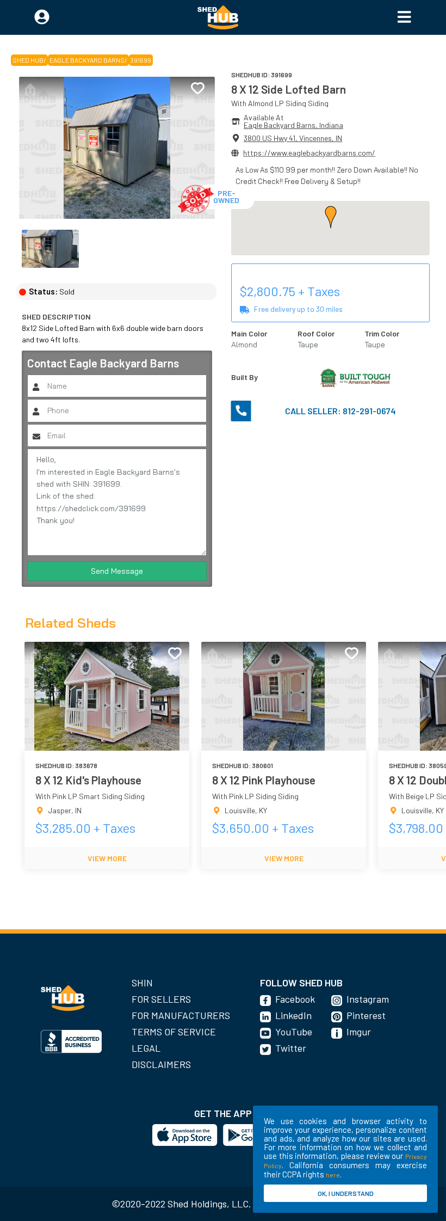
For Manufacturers (181, 1015)
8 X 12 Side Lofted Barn (288, 89)
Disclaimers (161, 1064)
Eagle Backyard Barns (87, 60)
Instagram (367, 999)
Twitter (290, 1048)
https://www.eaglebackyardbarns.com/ (309, 152)
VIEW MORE (107, 858)
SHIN (142, 983)
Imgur (358, 1032)
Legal (146, 1048)
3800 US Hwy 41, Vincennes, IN (293, 138)
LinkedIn (293, 1015)
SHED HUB (28, 60)
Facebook (295, 999)
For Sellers (161, 999)
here (333, 1175)
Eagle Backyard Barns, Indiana (293, 125)
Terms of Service (174, 1032)
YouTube (293, 1032)
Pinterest (366, 1015)
